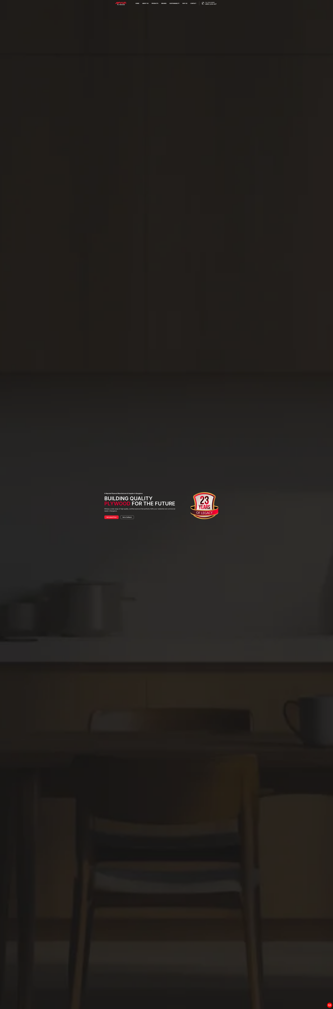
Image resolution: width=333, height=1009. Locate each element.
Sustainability (174, 3)
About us (145, 3)
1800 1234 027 (211, 4)
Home (137, 3)
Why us (184, 3)
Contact (193, 3)
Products (155, 3)
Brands (163, 3)
